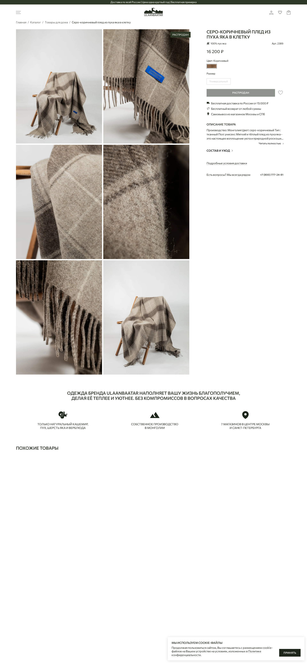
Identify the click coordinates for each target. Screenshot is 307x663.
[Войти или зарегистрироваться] (271, 12)
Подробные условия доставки (227, 163)
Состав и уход (218, 150)
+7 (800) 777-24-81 (271, 174)
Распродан (240, 92)
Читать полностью (270, 143)
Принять (289, 652)
